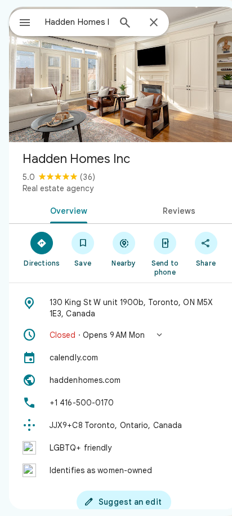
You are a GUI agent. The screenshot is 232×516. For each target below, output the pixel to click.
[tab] (66, 209)
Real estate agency (58, 188)
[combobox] (77, 22)
